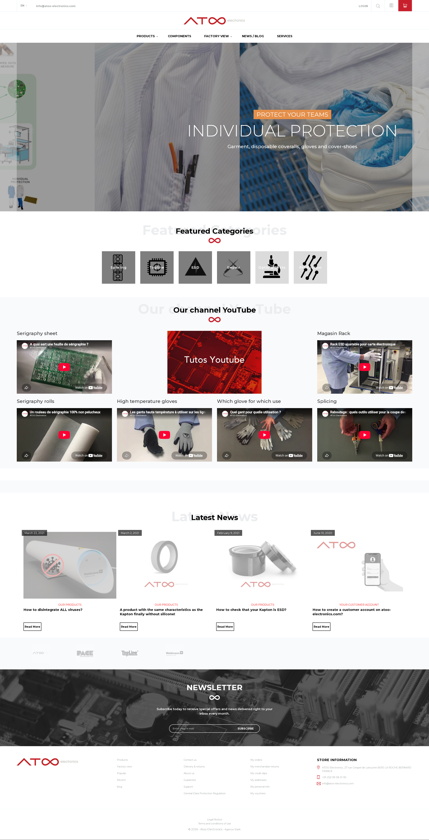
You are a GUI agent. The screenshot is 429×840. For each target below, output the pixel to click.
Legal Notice (214, 819)
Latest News (214, 517)
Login (363, 6)
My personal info (260, 786)
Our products (70, 604)
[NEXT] (420, 127)
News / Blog (253, 36)
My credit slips (258, 773)
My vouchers (257, 793)
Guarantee (190, 780)
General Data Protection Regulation (205, 793)
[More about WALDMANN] (85, 653)
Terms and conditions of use (214, 823)
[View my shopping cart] (405, 5)
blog (119, 786)
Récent (121, 780)
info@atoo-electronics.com (56, 6)
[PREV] (8, 127)
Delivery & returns (194, 766)
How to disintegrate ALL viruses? (52, 610)
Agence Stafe (233, 829)
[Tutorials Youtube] (214, 362)
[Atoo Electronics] (214, 21)
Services (284, 36)
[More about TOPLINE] (41, 653)
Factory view (216, 36)
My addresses (258, 780)
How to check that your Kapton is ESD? (251, 610)
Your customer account (359, 604)
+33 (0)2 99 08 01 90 (334, 777)
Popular (121, 773)
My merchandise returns (264, 766)
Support (188, 786)
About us (189, 773)
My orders (256, 759)
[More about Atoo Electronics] (130, 653)
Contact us (190, 759)
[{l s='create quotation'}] (391, 5)
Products (146, 36)
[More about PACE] (174, 653)
